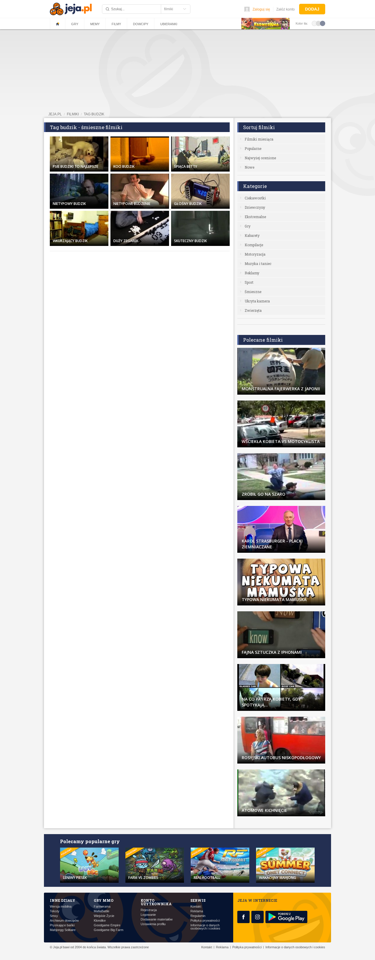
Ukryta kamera (257, 301)
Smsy (54, 916)
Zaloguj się (261, 9)
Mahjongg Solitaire (63, 930)
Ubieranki (168, 24)
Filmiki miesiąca (259, 139)
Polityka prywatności (205, 920)
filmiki (73, 114)
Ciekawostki (255, 198)
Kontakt (195, 906)
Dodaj (312, 9)
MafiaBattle (101, 911)
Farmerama (102, 906)
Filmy (116, 24)
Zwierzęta (253, 310)
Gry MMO (103, 900)
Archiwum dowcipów (64, 920)
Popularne (253, 148)
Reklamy (252, 273)
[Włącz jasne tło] (314, 23)
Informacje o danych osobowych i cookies (205, 927)
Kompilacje (254, 244)
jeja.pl (55, 114)
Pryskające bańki (62, 925)
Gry (74, 24)
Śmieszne (253, 291)
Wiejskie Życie (104, 916)
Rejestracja (149, 910)
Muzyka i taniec (258, 263)
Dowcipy (140, 24)
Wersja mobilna (60, 906)
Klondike (100, 920)
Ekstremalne (255, 216)
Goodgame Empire (107, 925)
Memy (95, 24)
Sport (249, 282)
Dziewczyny (255, 207)
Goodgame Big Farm (108, 930)
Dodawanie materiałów (157, 919)
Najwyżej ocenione (260, 157)
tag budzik (94, 114)
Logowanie (148, 914)
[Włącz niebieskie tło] (322, 23)
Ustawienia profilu (153, 924)
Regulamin (197, 916)
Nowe (249, 167)
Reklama (196, 911)
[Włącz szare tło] (318, 23)
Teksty (54, 911)
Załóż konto (285, 9)
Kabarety (252, 235)
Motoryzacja (255, 254)
